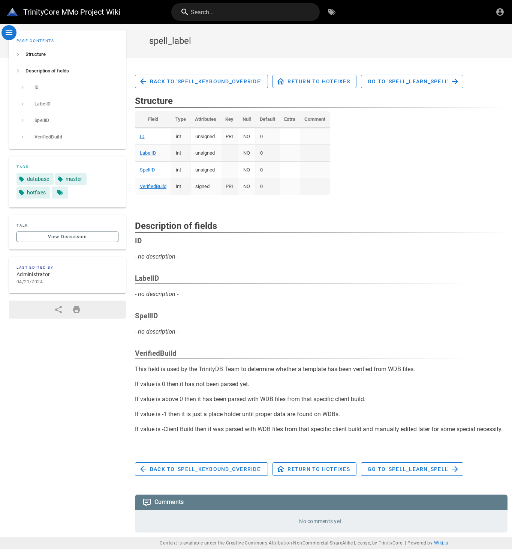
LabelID (148, 153)
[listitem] (67, 54)
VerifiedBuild (153, 186)
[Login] (500, 12)
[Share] (58, 310)
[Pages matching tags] (60, 193)
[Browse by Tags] (332, 12)
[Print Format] (76, 310)
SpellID (147, 170)
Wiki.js (441, 543)
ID (142, 136)
